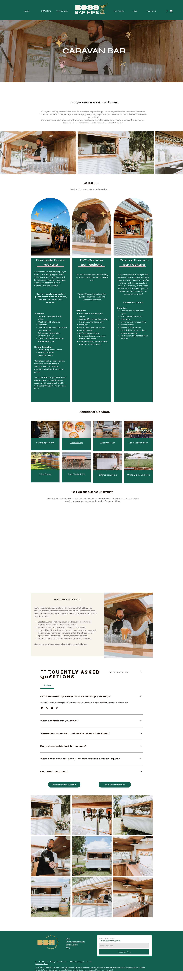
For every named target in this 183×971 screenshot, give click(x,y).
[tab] (47, 685)
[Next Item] (178, 152)
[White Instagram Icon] (171, 11)
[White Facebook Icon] (167, 11)
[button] (41, 707)
